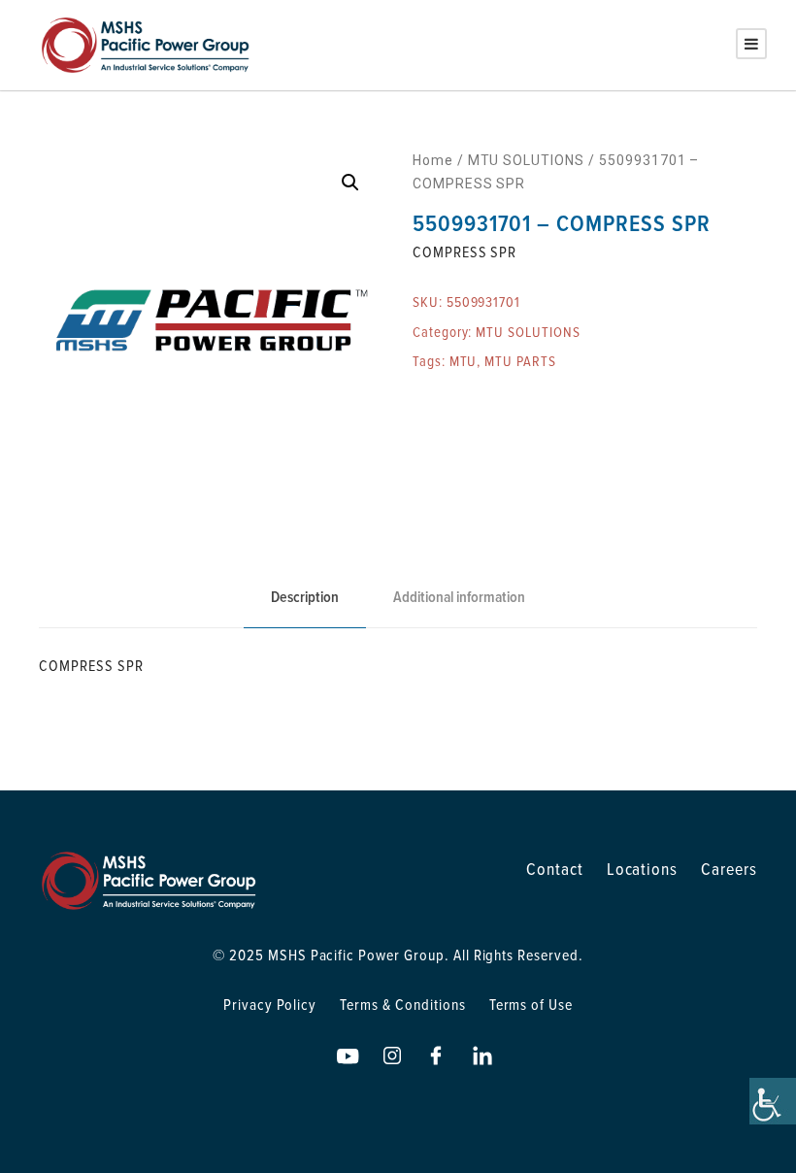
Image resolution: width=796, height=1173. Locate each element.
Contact (554, 868)
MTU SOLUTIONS (526, 160)
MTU (463, 361)
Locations (643, 868)
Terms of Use (531, 1004)
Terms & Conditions (402, 1004)
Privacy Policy (269, 1004)
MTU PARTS (520, 361)
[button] (350, 182)
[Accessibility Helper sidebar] (772, 1101)
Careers (729, 868)
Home (433, 160)
